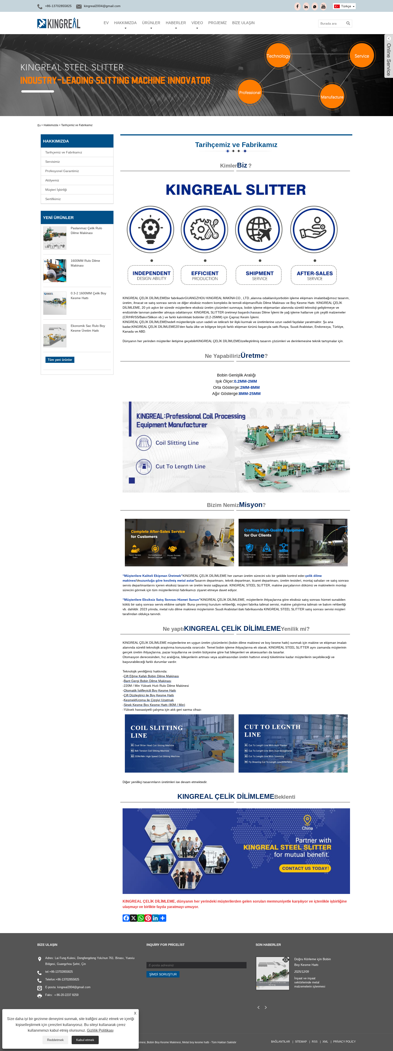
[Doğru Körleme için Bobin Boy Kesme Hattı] (272, 973)
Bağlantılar (280, 1041)
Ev (106, 23)
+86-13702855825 (61, 971)
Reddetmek (55, 1040)
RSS (314, 1041)
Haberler (176, 23)
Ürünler (151, 23)
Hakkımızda (125, 23)
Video (197, 23)
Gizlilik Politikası (100, 1030)
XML (325, 1041)
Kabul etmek (85, 1040)
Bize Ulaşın (243, 23)
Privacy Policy (344, 1041)
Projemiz (217, 23)
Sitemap (301, 1041)
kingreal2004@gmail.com (102, 6)
